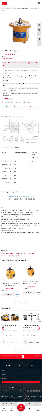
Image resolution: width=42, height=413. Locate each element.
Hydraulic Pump (16, 8)
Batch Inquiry (33, 404)
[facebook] (28, 391)
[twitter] (36, 391)
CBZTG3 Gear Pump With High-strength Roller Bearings (10, 284)
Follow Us (37, 410)
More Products (8, 102)
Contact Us (37, 356)
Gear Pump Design (14, 256)
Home (2, 8)
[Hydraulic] (34, 391)
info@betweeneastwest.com (11, 391)
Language (4, 410)
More (21, 303)
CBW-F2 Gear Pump (7, 253)
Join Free (30, 410)
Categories (21, 408)
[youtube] (39, 391)
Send (21, 382)
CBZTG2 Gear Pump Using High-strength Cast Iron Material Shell (30, 282)
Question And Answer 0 (8, 58)
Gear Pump (25, 8)
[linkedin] (31, 391)
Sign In (11, 410)
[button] (38, 280)
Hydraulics (8, 8)
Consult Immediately (9, 404)
